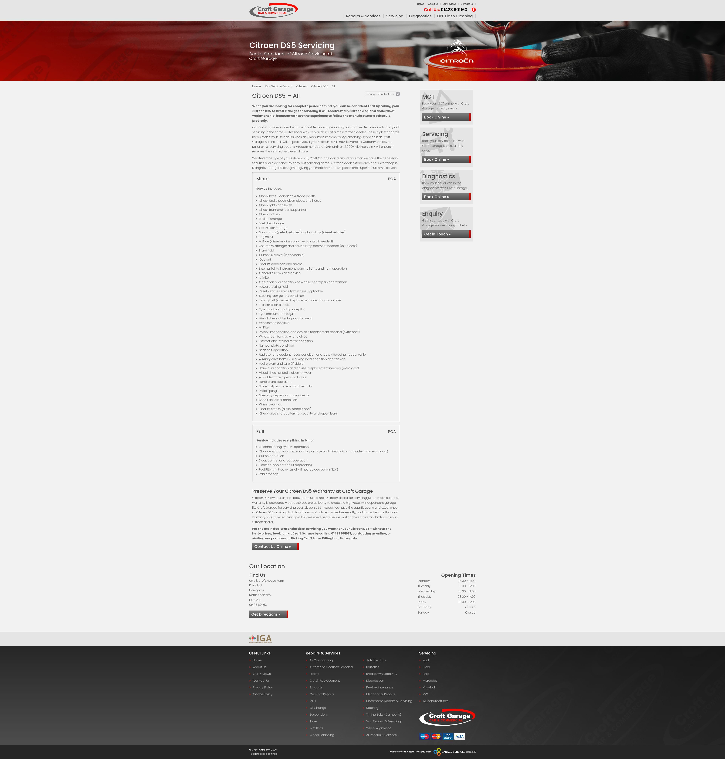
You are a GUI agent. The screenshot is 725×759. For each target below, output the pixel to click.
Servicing (394, 16)
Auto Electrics (376, 660)
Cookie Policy (262, 694)
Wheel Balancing (322, 735)
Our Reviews (449, 3)
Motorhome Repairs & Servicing (389, 701)
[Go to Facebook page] (474, 10)
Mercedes (430, 680)
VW (425, 694)
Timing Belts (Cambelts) (383, 714)
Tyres (313, 721)
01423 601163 (445, 10)
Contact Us (467, 3)
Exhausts (316, 687)
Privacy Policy (263, 687)
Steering (372, 707)
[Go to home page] (273, 10)
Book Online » (436, 117)
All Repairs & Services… (382, 735)
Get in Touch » (437, 234)
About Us (433, 3)
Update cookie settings (264, 753)
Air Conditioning (321, 660)
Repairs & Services (363, 16)
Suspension (318, 714)
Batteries (372, 667)
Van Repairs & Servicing (383, 721)
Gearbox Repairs (322, 694)
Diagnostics (420, 16)
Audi (426, 660)
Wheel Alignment (378, 728)
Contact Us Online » (272, 546)
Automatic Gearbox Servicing (331, 667)
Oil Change (318, 707)
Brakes (314, 673)
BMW (426, 667)
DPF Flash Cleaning (455, 16)
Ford (426, 673)
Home (420, 3)
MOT (313, 701)
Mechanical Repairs (380, 694)
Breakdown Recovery (381, 673)
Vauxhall (429, 687)
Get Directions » (266, 614)
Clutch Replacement (325, 680)
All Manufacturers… (436, 701)
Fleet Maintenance (379, 687)
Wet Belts (316, 728)
